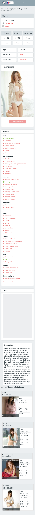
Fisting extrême (9, 262)
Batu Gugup (19, 9)
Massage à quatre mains (12, 191)
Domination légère (10, 218)
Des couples (8, 166)
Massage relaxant (10, 196)
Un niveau (8, 140)
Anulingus (8, 173)
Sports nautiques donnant (12, 278)
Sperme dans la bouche (11, 267)
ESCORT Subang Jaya (8, 9)
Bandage (7, 230)
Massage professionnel (12, 179)
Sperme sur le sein (10, 270)
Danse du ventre (9, 207)
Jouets (7, 150)
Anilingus (7, 251)
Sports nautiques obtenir (12, 281)
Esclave (7, 223)
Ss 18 (26, 9)
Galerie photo (9, 67)
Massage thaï (9, 187)
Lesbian (7, 210)
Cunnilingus (8, 248)
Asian (22, 55)
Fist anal (7, 259)
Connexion (28, 2)
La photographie (9, 161)
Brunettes (23, 60)
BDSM (7, 220)
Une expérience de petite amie (13, 241)
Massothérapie (9, 189)
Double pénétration (10, 148)
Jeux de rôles (9, 228)
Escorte (7, 159)
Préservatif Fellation (10, 239)
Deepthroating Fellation (11, 243)
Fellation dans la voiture (11, 246)
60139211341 (10, 20)
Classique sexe (9, 138)
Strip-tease (8, 205)
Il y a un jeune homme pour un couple (15, 164)
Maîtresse (8, 215)
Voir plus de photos (17, 121)
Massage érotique (10, 182)
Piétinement (8, 233)
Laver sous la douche (11, 168)
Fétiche (7, 153)
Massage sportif (9, 194)
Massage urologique (11, 184)
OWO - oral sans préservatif (13, 143)
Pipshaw (7, 171)
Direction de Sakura (10, 199)
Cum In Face (8, 272)
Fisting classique (10, 257)
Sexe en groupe (9, 145)
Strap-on (7, 225)
